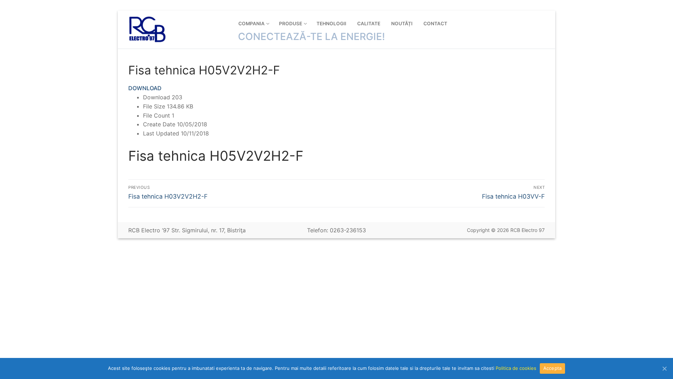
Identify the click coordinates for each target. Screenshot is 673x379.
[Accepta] (664, 368)
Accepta (552, 368)
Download (145, 88)
